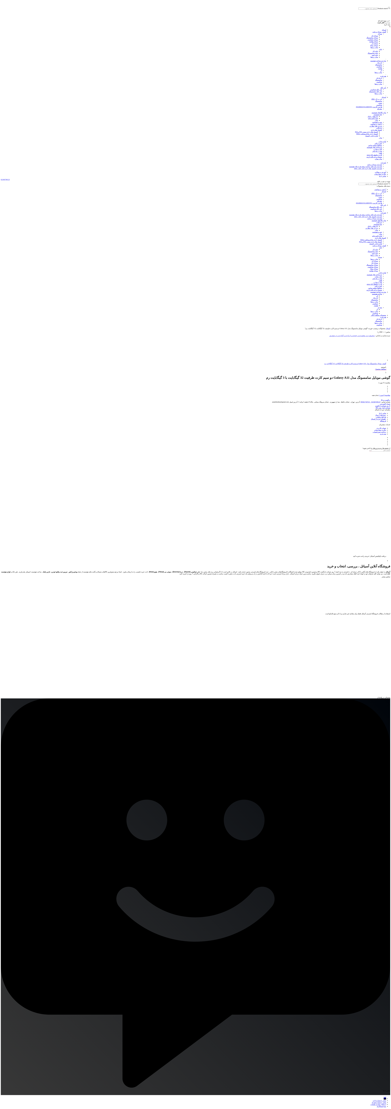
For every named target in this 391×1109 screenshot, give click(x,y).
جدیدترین (353, 335)
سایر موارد (378, 159)
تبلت (380, 49)
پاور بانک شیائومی (376, 89)
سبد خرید (383, 434)
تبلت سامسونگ (373, 53)
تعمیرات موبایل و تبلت (374, 164)
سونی (380, 103)
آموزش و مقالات (380, 172)
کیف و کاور (378, 143)
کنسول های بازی (376, 130)
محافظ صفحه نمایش (375, 145)
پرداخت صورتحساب (379, 432)
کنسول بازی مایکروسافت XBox (367, 134)
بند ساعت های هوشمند (374, 147)
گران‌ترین (340, 335)
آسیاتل (384, 30)
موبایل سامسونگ (372, 38)
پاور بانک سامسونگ (375, 91)
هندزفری (383, 76)
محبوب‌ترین (361, 335)
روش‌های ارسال (380, 415)
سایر (376, 120)
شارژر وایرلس (377, 151)
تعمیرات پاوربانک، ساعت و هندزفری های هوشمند (365, 166)
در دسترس (333, 335)
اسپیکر (384, 97)
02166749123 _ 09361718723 (370, 402)
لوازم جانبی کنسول (371, 136)
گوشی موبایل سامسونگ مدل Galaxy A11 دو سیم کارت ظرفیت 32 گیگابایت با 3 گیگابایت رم (355, 363)
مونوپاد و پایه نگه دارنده (374, 157)
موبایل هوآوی (373, 41)
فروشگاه (383, 421)
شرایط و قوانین (381, 417)
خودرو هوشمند (377, 122)
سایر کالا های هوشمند (379, 112)
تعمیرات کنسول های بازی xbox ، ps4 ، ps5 (368, 168)
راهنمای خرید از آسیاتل (378, 419)
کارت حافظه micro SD (374, 155)
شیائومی (379, 66)
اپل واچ (379, 63)
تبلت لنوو (375, 55)
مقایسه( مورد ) (384, 395)
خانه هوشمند (378, 114)
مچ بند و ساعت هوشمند (378, 61)
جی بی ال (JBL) (376, 99)
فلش (380, 153)
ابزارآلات (379, 128)
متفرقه (379, 109)
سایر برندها (374, 47)
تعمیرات (383, 163)
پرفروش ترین (370, 335)
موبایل (380, 34)
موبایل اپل (374, 36)
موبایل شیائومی (372, 40)
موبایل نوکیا (374, 45)
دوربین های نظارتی (375, 126)
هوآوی (380, 68)
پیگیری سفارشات (380, 174)
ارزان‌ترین (346, 335)
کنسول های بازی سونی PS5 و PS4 (366, 132)
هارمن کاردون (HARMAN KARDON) (369, 107)
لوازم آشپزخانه (373, 118)
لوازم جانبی (382, 141)
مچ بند (380, 307)
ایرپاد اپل (379, 78)
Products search (382, 8)
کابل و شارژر (377, 149)
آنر (381, 70)
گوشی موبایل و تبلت (379, 32)
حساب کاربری (381, 428)
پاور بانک (383, 88)
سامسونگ (378, 65)
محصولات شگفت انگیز (378, 315)
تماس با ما (382, 176)
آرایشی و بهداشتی (376, 124)
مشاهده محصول (380, 369)
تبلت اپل (375, 51)
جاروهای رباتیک (373, 116)
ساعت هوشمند (377, 294)
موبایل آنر (375, 43)
